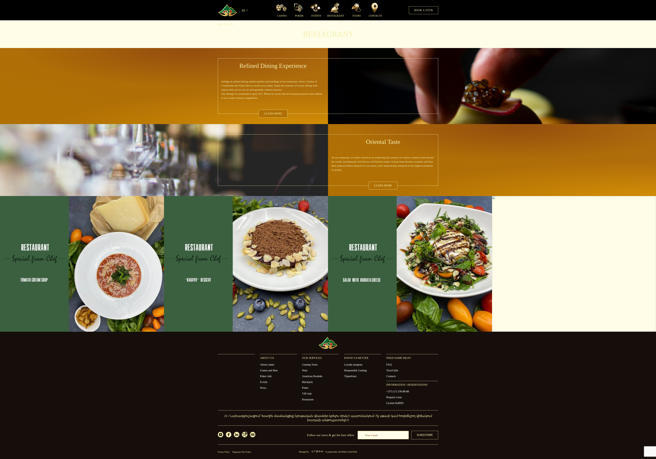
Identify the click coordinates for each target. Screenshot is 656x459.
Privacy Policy (224, 452)
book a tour (423, 10)
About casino (267, 364)
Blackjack (307, 382)
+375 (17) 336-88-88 (397, 391)
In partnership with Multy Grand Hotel (341, 452)
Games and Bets (269, 370)
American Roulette (312, 376)
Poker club (266, 376)
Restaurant (307, 399)
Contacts (391, 376)
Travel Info (392, 370)
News (263, 387)
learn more (273, 113)
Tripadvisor (350, 376)
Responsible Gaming (355, 370)
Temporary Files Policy (241, 452)
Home (220, 24)
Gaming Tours (310, 364)
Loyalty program (353, 364)
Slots (304, 370)
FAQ (389, 364)
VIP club (307, 393)
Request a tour (394, 397)
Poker (305, 387)
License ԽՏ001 (395, 403)
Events (263, 382)
